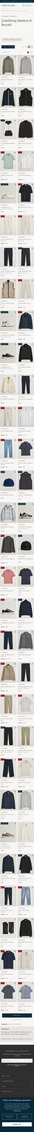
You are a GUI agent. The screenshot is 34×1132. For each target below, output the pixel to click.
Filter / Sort (7, 46)
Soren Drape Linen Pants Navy (7, 910)
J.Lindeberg (4, 16)
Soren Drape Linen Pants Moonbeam (7, 431)
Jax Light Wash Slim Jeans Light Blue (7, 463)
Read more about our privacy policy (17, 1065)
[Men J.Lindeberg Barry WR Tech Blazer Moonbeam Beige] (8, 384)
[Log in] (23, 5)
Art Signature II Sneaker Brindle (6, 846)
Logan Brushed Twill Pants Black (7, 750)
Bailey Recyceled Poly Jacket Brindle (8, 687)
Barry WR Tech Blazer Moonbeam (8, 399)
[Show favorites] (25, 5)
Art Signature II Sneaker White (6, 207)
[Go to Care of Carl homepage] (8, 5)
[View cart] (28, 5)
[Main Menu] (31, 5)
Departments (13, 16)
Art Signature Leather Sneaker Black (8, 623)
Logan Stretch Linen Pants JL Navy (7, 655)
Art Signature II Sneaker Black (6, 367)
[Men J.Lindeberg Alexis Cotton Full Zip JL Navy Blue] (8, 864)
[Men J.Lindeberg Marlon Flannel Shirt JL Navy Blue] (8, 800)
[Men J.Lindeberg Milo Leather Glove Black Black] (8, 928)
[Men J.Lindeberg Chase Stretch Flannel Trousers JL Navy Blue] (8, 257)
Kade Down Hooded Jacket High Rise (7, 527)
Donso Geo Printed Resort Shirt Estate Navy (7, 1006)
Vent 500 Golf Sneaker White (8, 335)
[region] (17, 1034)
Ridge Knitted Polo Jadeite (7, 175)
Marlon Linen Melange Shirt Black (8, 559)
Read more (17, 1110)
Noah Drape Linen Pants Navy (6, 782)
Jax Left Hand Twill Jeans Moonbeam (7, 239)
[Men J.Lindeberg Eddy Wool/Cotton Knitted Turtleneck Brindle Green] (8, 65)
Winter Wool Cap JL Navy (7, 495)
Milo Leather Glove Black (7, 942)
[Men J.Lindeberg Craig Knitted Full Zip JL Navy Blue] (8, 97)
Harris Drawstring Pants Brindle (6, 719)
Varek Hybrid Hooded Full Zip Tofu (8, 143)
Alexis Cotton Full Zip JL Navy (8, 878)
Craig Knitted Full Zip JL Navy (8, 111)
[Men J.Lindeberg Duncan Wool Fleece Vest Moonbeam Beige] (8, 289)
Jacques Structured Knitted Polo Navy (7, 974)
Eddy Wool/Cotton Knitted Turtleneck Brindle (7, 79)
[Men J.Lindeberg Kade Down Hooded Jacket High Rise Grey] (8, 512)
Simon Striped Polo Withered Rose (7, 591)
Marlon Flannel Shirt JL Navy (8, 814)
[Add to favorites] (15, 57)
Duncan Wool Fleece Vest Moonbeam (7, 303)
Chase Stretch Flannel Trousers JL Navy (8, 271)
